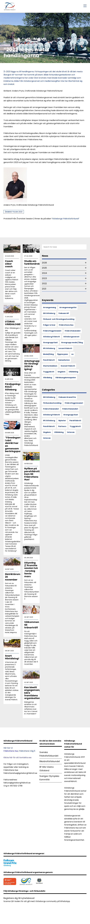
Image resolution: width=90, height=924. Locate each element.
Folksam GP (64, 313)
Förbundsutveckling (52, 403)
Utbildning (73, 372)
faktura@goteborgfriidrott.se (17, 782)
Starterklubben (50, 366)
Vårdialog (47, 377)
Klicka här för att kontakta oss (17, 757)
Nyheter (62, 420)
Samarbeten (64, 360)
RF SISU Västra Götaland (46, 769)
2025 (44, 267)
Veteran (71, 432)
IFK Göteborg (49, 348)
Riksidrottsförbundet (49, 761)
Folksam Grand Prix (67, 397)
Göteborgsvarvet (71, 336)
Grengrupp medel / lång (72, 342)
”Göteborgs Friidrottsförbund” (65, 218)
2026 (44, 262)
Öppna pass (62, 354)
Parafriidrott (49, 360)
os (72, 354)
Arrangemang (49, 307)
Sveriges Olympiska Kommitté (49, 778)
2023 (44, 278)
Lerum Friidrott (65, 348)
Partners (62, 426)
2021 (44, 288)
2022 (44, 283)
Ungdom (61, 372)
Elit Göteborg (49, 313)
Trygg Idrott (48, 372)
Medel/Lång (48, 354)
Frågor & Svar (49, 325)
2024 (44, 273)
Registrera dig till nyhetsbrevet (19, 898)
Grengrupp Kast (50, 342)
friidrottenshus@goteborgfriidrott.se (20, 773)
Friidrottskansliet (73, 331)
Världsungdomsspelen (65, 377)
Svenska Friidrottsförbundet (48, 754)
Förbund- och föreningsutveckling (58, 319)
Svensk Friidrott (68, 366)
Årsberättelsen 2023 (13, 212)
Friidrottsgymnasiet (52, 331)
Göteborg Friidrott (51, 336)
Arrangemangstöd (67, 307)
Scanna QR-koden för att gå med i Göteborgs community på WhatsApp (37, 901)
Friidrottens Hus (66, 325)
